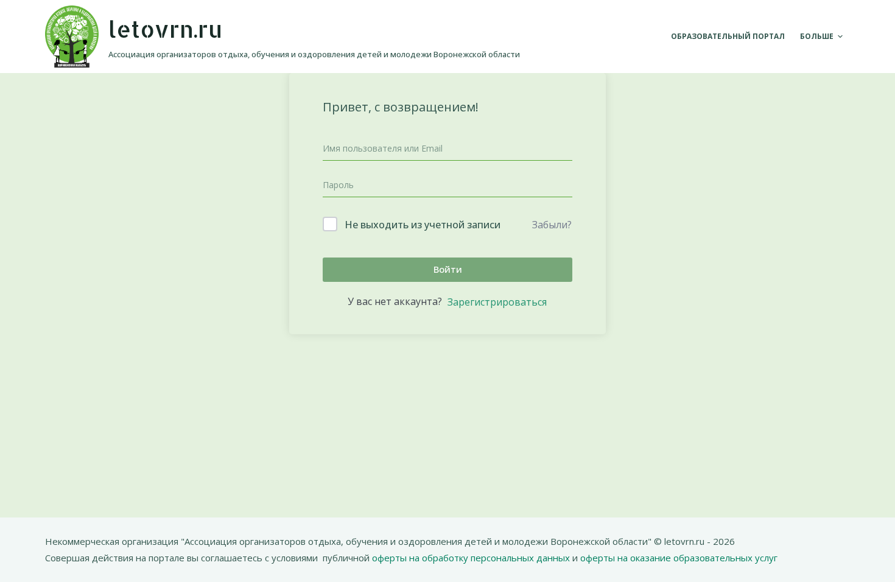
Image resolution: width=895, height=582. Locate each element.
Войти (447, 269)
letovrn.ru (165, 29)
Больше (817, 36)
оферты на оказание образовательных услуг (677, 558)
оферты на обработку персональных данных (472, 558)
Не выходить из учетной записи (422, 224)
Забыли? (552, 224)
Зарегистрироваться (497, 302)
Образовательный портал (728, 36)
